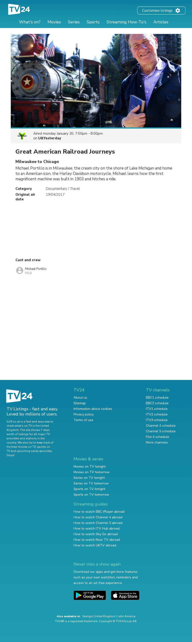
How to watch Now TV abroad (97, 539)
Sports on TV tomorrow (91, 494)
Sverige (87, 616)
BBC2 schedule (157, 403)
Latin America (126, 616)
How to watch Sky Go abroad (96, 534)
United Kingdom (104, 616)
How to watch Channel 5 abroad (98, 523)
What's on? (30, 22)
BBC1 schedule (157, 397)
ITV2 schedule (157, 414)
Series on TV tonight (89, 478)
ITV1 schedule (157, 409)
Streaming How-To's (126, 22)
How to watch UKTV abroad (95, 545)
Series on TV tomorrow (91, 483)
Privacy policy (84, 414)
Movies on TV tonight (90, 466)
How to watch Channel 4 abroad (98, 517)
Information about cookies (93, 409)
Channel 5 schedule (161, 431)
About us (80, 397)
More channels (157, 442)
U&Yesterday (49, 138)
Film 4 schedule (157, 437)
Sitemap (80, 403)
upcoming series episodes (34, 451)
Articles (160, 22)
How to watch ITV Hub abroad (97, 528)
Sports (93, 22)
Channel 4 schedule (161, 425)
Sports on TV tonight (89, 489)
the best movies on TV (21, 447)
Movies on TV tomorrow (92, 472)
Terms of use (83, 420)
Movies (54, 22)
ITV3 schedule (157, 420)
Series (74, 22)
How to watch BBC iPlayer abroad (99, 511)
